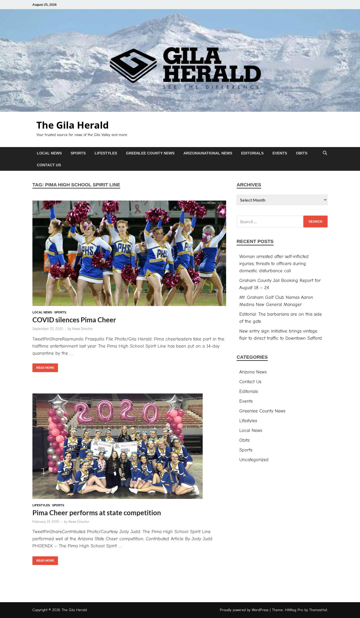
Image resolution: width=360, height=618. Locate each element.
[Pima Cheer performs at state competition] (129, 447)
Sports (78, 153)
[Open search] (325, 153)
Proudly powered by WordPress (244, 610)
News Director (82, 329)
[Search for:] (282, 221)
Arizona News (252, 372)
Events (280, 153)
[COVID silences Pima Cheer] (129, 254)
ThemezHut (318, 610)
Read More (43, 366)
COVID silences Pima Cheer (74, 319)
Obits (301, 153)
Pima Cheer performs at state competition (96, 512)
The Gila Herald (72, 125)
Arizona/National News (207, 153)
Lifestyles (106, 153)
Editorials (252, 153)
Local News (49, 153)
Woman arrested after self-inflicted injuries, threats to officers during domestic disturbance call (274, 264)
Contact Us (49, 165)
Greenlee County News (150, 153)
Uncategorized (254, 460)
